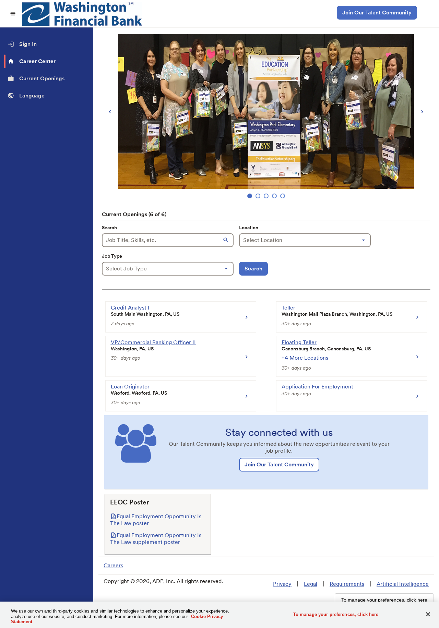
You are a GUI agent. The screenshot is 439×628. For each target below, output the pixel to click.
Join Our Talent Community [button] (377, 12)
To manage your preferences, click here (336, 614)
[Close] (428, 614)
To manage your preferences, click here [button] (384, 600)
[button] (227, 240)
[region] (266, 117)
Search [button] (253, 268)
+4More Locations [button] (305, 357)
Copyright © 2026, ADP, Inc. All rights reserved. (163, 581)
